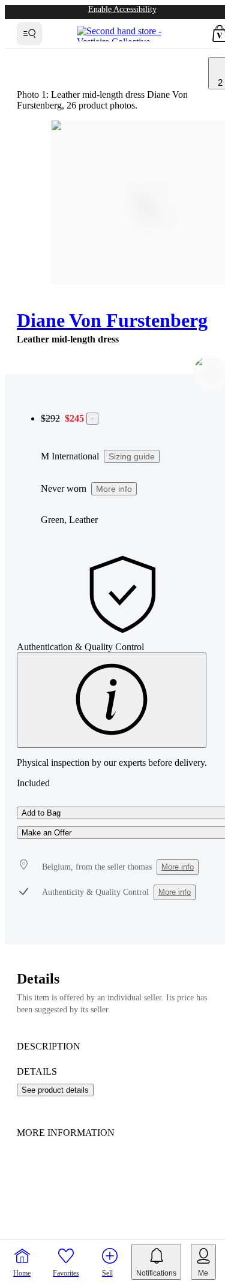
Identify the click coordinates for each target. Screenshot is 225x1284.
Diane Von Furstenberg (112, 320)
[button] (66, 1262)
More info (114, 489)
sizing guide (132, 456)
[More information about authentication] (111, 700)
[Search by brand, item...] (29, 33)
